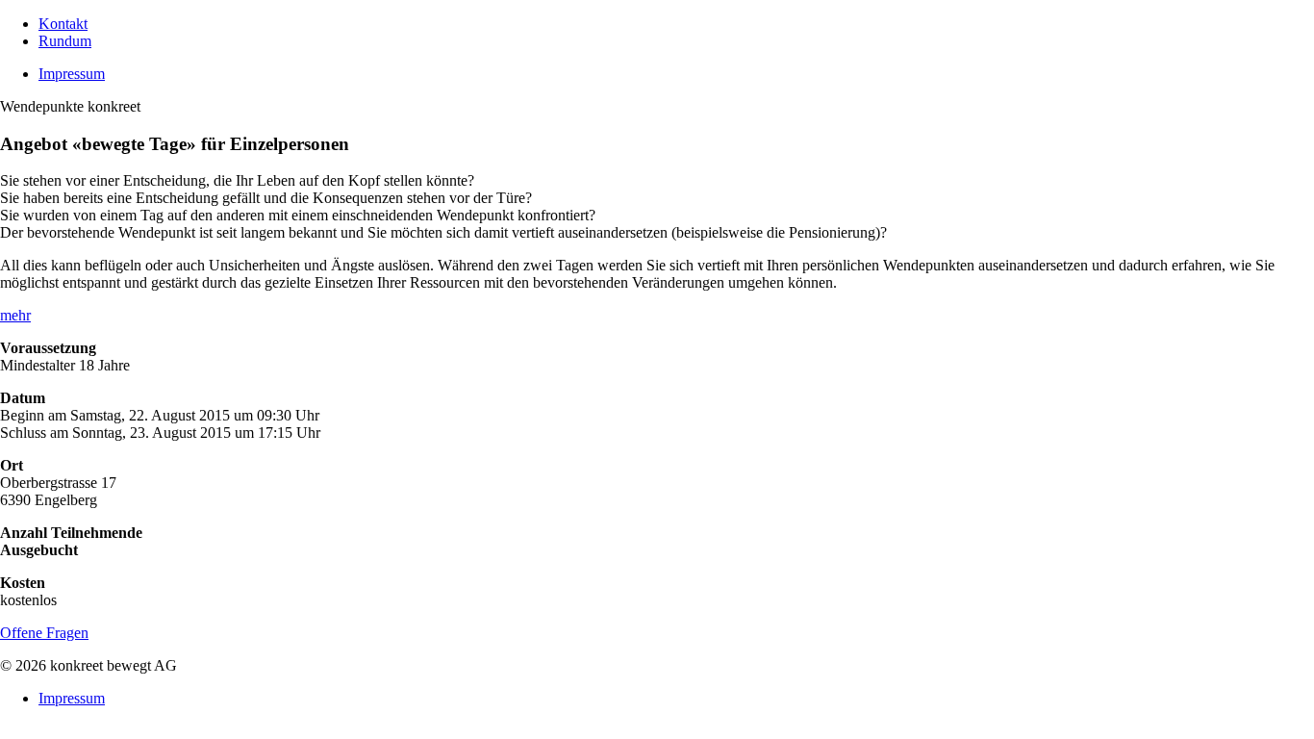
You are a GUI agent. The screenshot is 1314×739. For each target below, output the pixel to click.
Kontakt (63, 23)
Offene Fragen (44, 632)
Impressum (71, 73)
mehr (15, 315)
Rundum (64, 41)
